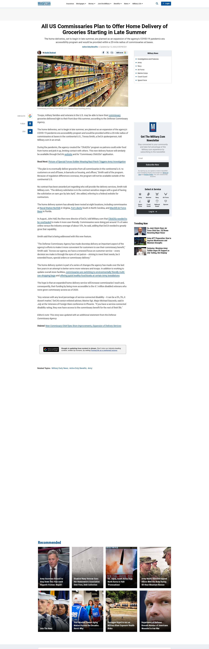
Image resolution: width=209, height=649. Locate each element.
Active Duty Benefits (90, 47)
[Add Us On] (30, 116)
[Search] (157, 4)
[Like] (30, 131)
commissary (115, 115)
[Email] (112, 53)
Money (91, 3)
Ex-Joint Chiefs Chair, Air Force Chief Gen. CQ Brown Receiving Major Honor (157, 230)
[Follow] (30, 123)
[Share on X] (108, 53)
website (68, 154)
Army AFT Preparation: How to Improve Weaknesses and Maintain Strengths (159, 240)
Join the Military (104, 3)
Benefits (117, 3)
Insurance (70, 3)
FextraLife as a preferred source (104, 350)
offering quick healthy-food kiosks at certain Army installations (89, 275)
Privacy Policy (148, 174)
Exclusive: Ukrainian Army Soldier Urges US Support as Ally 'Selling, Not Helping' (158, 250)
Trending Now (141, 223)
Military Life (136, 3)
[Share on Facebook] (103, 53)
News (126, 3)
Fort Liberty (76, 208)
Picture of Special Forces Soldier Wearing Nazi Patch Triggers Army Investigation (87, 161)
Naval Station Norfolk (50, 208)
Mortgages (80, 3)
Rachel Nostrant (50, 53)
